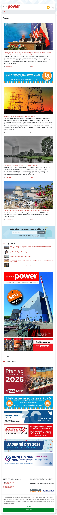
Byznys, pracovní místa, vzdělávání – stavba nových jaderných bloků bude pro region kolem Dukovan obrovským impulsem (30, 247)
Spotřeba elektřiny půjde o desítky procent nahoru (22, 252)
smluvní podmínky (34, 236)
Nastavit (28, 506)
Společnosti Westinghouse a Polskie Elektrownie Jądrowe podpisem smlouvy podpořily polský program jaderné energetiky (27, 53)
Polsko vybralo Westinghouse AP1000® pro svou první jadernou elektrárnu (27, 210)
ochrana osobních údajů (24, 236)
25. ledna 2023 (9, 132)
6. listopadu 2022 (9, 219)
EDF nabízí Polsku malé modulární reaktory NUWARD (20, 165)
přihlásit (42, 232)
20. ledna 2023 (9, 177)
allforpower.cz (7, 12)
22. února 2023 (9, 66)
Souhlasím (28, 510)
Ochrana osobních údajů (8, 486)
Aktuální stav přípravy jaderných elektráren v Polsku (20, 116)
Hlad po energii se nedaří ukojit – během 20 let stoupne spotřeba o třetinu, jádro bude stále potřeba (31, 260)
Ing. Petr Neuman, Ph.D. (36, 132)
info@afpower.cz (10, 482)
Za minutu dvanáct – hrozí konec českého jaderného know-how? (25, 265)
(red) (32, 66)
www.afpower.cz (6, 483)
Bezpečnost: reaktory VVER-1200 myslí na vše (21, 256)
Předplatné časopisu (7, 487)
